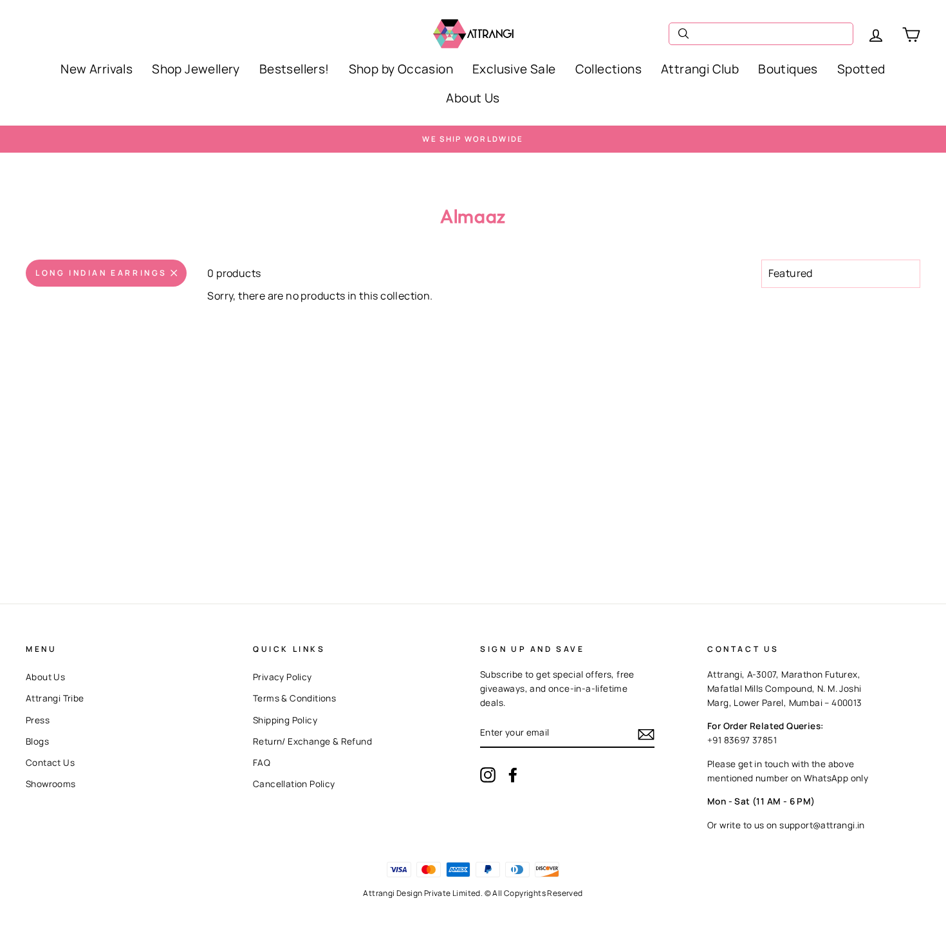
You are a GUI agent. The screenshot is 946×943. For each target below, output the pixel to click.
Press (38, 720)
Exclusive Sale (514, 69)
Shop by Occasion (401, 69)
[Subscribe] (646, 734)
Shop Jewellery (196, 69)
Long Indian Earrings (101, 272)
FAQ (261, 762)
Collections (608, 69)
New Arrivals (96, 69)
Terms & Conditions (294, 698)
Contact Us (50, 762)
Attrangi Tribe (55, 698)
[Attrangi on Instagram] (488, 775)
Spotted (861, 69)
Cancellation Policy (294, 784)
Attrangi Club (700, 69)
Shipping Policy (285, 720)
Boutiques (788, 69)
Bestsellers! (294, 69)
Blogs (37, 741)
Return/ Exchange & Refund (312, 741)
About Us (472, 98)
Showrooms (51, 784)
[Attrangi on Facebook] (513, 775)
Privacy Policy (282, 677)
